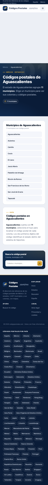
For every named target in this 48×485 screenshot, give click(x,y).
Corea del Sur (38, 362)
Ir (39, 263)
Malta (15, 433)
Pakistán (21, 449)
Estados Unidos (34, 377)
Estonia (7, 382)
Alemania (36, 336)
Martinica (37, 433)
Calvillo (11, 147)
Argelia (17, 341)
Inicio (33, 286)
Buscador (35, 294)
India (16, 403)
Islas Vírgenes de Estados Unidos (28, 413)
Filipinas (17, 382)
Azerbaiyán (18, 346)
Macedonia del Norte (21, 428)
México (42, 2)
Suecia (29, 475)
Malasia (36, 428)
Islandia (20, 408)
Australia (38, 341)
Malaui (6, 433)
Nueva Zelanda (27, 444)
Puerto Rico (8, 459)
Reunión (28, 464)
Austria (7, 346)
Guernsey (8, 398)
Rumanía (39, 464)
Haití (17, 398)
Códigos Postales (21, 8)
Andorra (7, 341)
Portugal (35, 454)
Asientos (11, 141)
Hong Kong (38, 398)
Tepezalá (11, 198)
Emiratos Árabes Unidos (24, 372)
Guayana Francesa (32, 392)
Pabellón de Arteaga (16, 173)
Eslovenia (20, 377)
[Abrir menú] (42, 8)
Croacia (19, 367)
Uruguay (38, 480)
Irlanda (36, 403)
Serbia (27, 469)
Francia (38, 382)
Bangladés (31, 346)
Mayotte (7, 439)
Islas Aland (31, 408)
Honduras (26, 398)
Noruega (39, 439)
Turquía (18, 480)
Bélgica (7, 351)
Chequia (27, 356)
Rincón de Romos (15, 179)
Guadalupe (32, 387)
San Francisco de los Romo (18, 186)
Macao (6, 428)
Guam (6, 392)
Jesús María (12, 166)
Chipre (15, 362)
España (35, 2)
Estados (34, 290)
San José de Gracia (15, 192)
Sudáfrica (19, 475)
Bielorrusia (30, 351)
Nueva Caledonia (10, 444)
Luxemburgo (33, 423)
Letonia (32, 418)
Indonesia (25, 403)
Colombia (25, 362)
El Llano (11, 160)
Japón (14, 418)
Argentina (27, 341)
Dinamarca (30, 367)
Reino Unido (21, 459)
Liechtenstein (9, 423)
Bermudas (18, 351)
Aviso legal (35, 308)
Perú (40, 449)
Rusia (6, 469)
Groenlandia (19, 387)
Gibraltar (7, 387)
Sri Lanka (7, 475)
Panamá (31, 449)
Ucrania (28, 480)
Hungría (7, 403)
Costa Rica (8, 367)
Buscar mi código (9, 308)
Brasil (40, 351)
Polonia (25, 454)
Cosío (10, 153)
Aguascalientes (14, 134)
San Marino (16, 469)
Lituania (22, 423)
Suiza (38, 475)
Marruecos (26, 433)
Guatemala (17, 392)
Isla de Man (8, 408)
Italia (6, 418)
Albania (26, 336)
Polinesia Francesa (11, 454)
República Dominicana (12, 464)
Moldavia (18, 439)
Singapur (37, 469)
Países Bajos (9, 449)
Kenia (23, 418)
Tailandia (7, 480)
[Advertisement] (24, 38)
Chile (37, 356)
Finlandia (27, 382)
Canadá (18, 356)
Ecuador (7, 372)
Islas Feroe (8, 413)
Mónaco (29, 439)
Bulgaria (7, 356)
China (6, 362)
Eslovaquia (8, 377)
